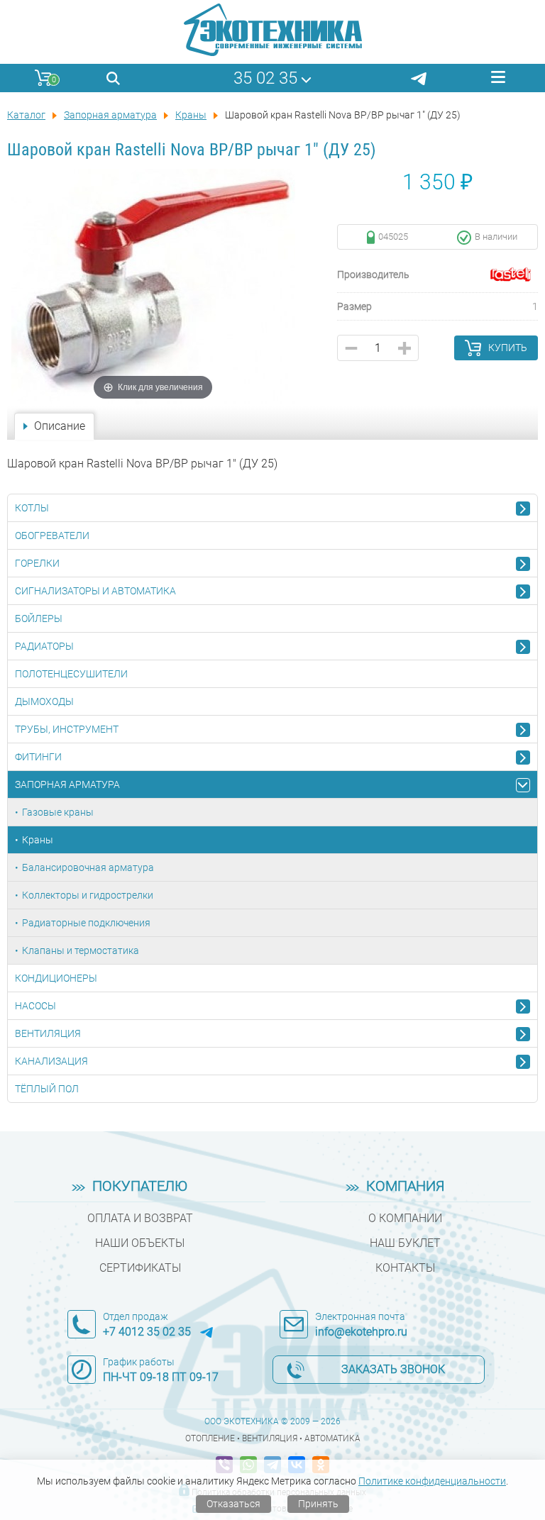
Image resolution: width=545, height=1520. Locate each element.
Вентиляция (48, 1033)
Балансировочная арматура (88, 867)
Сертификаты (140, 1268)
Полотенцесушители (71, 673)
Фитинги (38, 756)
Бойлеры (38, 618)
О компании (405, 1218)
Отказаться (233, 1503)
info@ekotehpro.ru (361, 1331)
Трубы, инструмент (67, 729)
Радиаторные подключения (86, 922)
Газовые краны (58, 812)
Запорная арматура (67, 784)
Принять (318, 1503)
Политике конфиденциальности (432, 1481)
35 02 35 (265, 78)
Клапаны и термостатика (80, 950)
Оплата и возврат (140, 1218)
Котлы (32, 508)
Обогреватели (52, 535)
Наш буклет (405, 1243)
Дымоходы (44, 701)
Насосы (35, 1005)
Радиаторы (44, 646)
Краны (37, 839)
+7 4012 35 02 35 (147, 1331)
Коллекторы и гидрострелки (87, 895)
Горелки (37, 563)
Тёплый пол (47, 1088)
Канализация (51, 1061)
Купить (507, 347)
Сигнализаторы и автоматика (95, 591)
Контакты (405, 1268)
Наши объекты (140, 1243)
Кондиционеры (56, 978)
